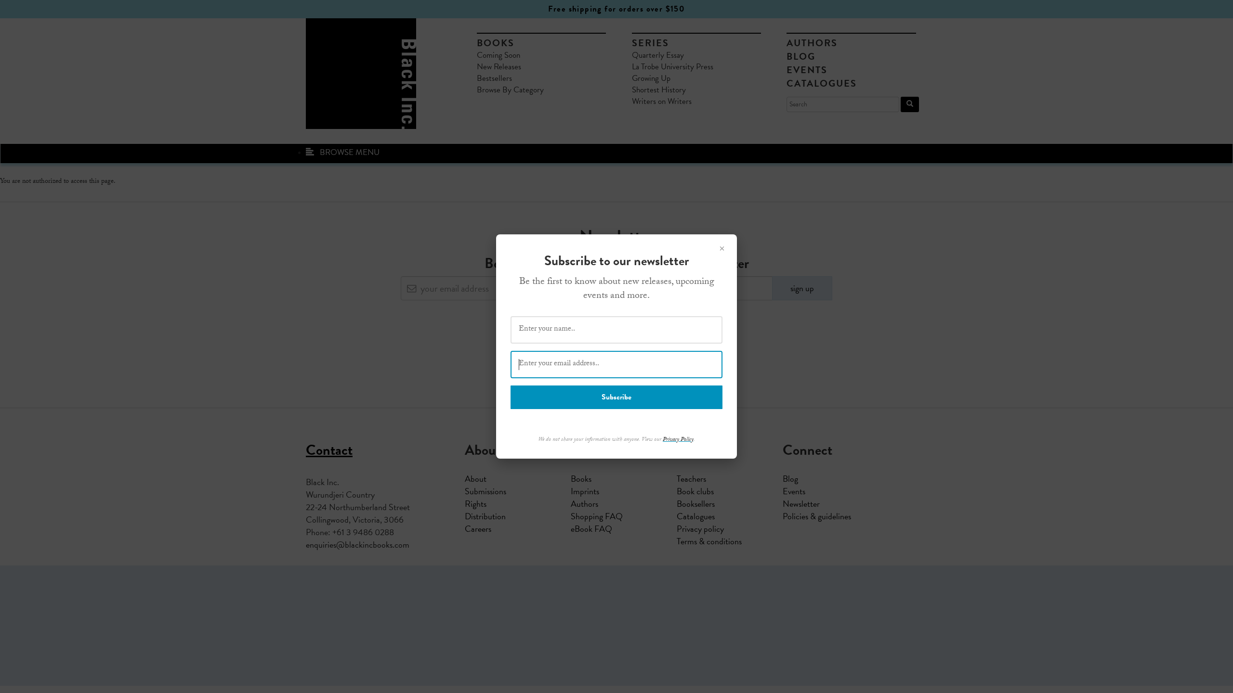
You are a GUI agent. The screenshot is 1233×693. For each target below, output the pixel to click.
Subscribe (616, 397)
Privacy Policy (678, 440)
